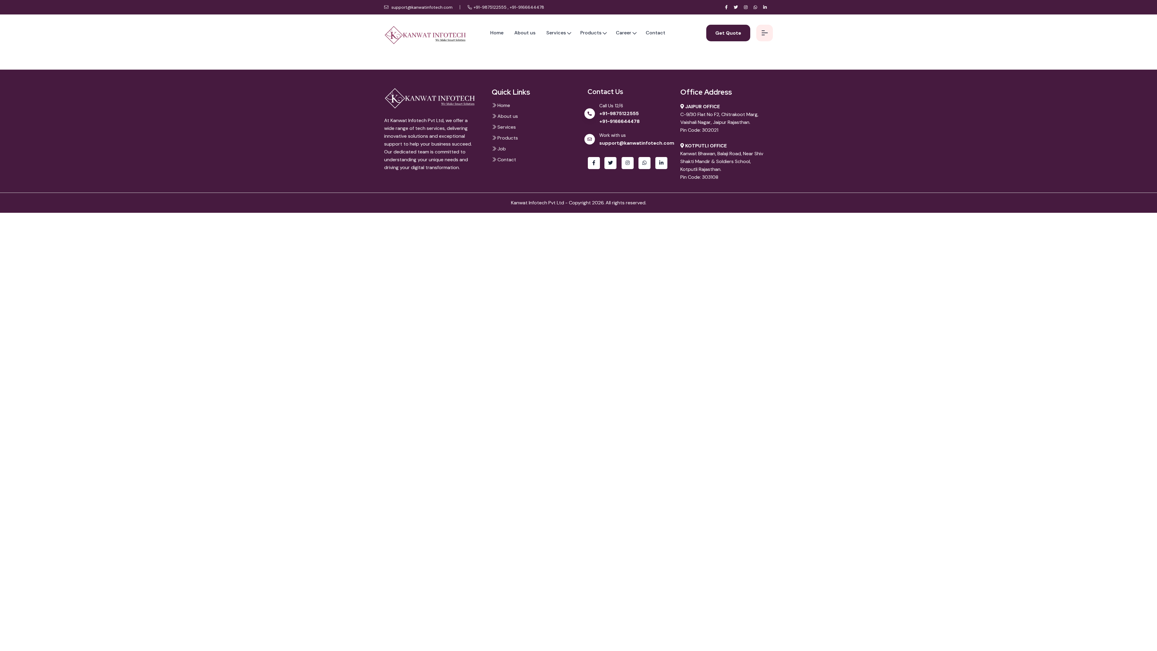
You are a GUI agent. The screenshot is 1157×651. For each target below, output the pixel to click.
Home (496, 33)
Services (556, 33)
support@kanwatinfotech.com (421, 7)
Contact (655, 33)
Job (501, 149)
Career (623, 33)
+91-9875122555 (491, 7)
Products (590, 33)
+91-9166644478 (527, 7)
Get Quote (728, 33)
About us (524, 33)
